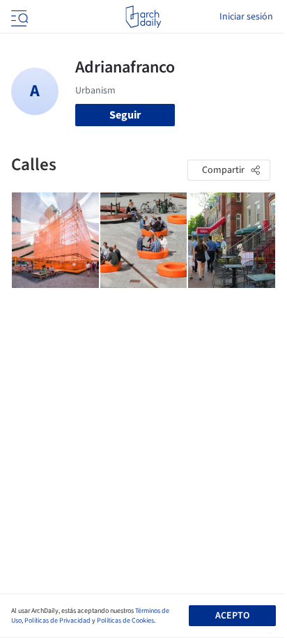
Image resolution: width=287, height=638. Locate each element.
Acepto (232, 616)
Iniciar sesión (246, 17)
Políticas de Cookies (125, 620)
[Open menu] (18, 16)
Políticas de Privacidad (57, 620)
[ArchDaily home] (143, 17)
